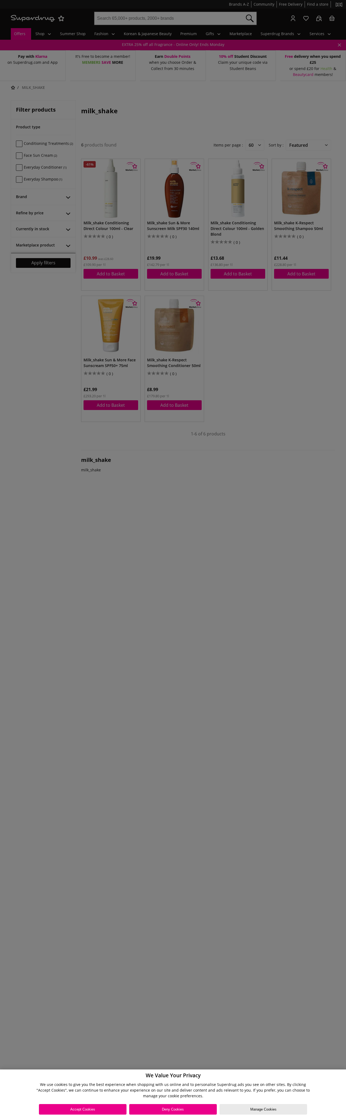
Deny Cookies (173, 1109)
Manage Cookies (263, 1109)
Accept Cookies (82, 1109)
